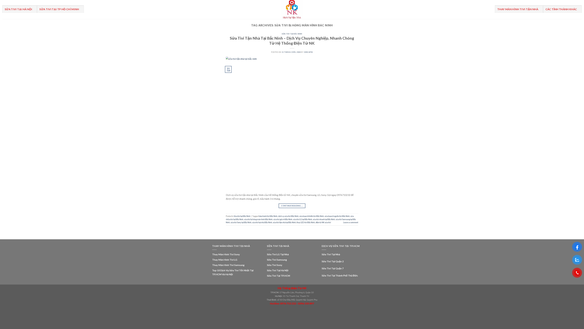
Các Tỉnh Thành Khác (561, 9)
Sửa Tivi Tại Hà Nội (18, 9)
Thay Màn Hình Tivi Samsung (228, 265)
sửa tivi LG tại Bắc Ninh (302, 219)
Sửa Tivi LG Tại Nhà (278, 254)
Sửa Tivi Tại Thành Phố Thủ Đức (340, 275)
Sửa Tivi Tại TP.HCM (278, 275)
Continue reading (292, 206)
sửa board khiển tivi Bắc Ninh (311, 216)
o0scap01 (308, 52)
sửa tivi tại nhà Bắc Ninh (262, 222)
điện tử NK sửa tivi (323, 222)
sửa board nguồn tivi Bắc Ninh (337, 216)
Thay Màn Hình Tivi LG (224, 259)
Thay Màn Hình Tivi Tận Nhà (517, 9)
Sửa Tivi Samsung (277, 259)
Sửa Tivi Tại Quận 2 (333, 261)
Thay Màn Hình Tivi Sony (226, 254)
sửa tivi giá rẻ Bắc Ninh (282, 219)
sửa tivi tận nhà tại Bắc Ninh (284, 222)
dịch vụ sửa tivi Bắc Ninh (288, 216)
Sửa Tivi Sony (274, 265)
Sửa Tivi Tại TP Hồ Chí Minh (59, 9)
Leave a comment (350, 222)
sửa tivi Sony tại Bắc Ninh (241, 222)
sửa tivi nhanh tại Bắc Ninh (324, 219)
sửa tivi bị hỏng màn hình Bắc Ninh (258, 219)
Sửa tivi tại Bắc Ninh (292, 34)
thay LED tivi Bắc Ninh (306, 222)
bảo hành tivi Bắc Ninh (268, 216)
